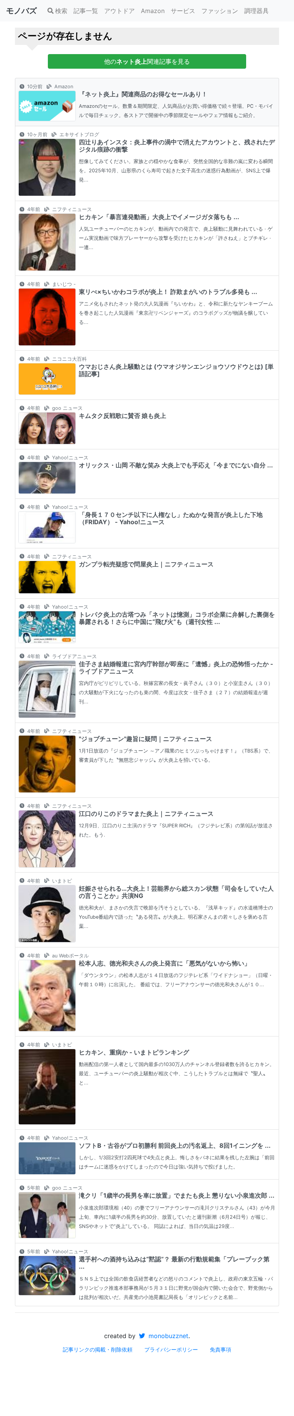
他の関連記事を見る (147, 61)
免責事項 (220, 1349)
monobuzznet (167, 1336)
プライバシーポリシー (171, 1349)
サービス (183, 11)
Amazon (153, 11)
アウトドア (119, 11)
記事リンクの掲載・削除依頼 (97, 1349)
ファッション (219, 11)
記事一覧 (86, 11)
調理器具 (256, 11)
